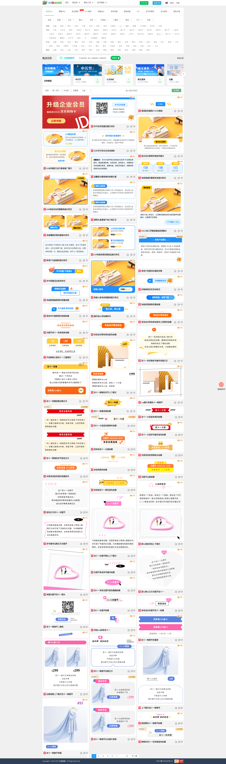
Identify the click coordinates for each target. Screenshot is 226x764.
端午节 (167, 30)
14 (127, 756)
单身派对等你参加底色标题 (104, 335)
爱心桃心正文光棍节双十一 (151, 592)
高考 (120, 46)
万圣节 (104, 34)
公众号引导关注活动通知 (103, 151)
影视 (141, 42)
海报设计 (101, 11)
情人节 (87, 30)
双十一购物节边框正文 (102, 671)
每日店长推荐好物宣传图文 (151, 156)
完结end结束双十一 (100, 630)
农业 (149, 46)
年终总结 (52, 38)
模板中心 (62, 11)
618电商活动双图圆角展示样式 (58, 209)
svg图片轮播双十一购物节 (151, 402)
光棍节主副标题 (147, 477)
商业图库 (75, 11)
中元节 (176, 34)
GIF (138, 11)
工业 (156, 46)
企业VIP (157, 3)
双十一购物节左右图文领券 (104, 739)
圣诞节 (122, 34)
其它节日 (140, 34)
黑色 (83, 50)
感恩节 (113, 34)
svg (120, 26)
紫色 (141, 50)
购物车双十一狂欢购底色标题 (152, 742)
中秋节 (78, 34)
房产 (162, 42)
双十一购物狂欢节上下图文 (104, 392)
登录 (172, 3)
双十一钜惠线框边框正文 (55, 401)
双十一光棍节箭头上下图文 (104, 556)
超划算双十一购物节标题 (150, 723)
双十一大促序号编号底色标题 (152, 435)
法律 (142, 46)
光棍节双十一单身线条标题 (56, 333)
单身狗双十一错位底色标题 (104, 490)
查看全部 (180, 58)
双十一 (159, 34)
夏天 (104, 46)
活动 (148, 42)
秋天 (83, 46)
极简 (62, 26)
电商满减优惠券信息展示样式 (152, 178)
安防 (134, 46)
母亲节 (158, 30)
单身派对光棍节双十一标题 (151, 610)
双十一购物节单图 (53, 753)
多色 (62, 50)
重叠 (134, 26)
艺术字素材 (150, 11)
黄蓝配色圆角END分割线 (151, 111)
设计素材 (164, 11)
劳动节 (140, 30)
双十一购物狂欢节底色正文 (56, 458)
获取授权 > (142, 236)
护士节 (71, 38)
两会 (79, 38)
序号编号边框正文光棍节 (55, 544)
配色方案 (177, 11)
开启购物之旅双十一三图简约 (57, 357)
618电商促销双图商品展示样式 (105, 255)
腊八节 (168, 34)
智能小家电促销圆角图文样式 (105, 298)
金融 (112, 42)
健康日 (62, 38)
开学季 (74, 46)
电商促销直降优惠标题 (149, 304)
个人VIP (144, 3)
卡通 (83, 26)
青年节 (149, 30)
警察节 (103, 38)
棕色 (148, 50)
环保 (127, 46)
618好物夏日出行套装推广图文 (58, 168)
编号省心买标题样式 (101, 316)
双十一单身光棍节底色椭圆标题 (105, 590)
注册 (178, 3)
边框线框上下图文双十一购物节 (58, 694)
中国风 (113, 26)
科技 (126, 42)
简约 (69, 26)
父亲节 (51, 34)
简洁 (69, 42)
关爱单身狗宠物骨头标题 (150, 455)
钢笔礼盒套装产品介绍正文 (104, 220)
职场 (50, 46)
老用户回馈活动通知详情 (150, 271)
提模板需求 (221, 389)
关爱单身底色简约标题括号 (56, 476)
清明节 (105, 30)
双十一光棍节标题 (100, 610)
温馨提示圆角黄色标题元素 (104, 177)
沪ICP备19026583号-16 (164, 761)
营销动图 (127, 11)
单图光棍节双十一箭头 (54, 595)
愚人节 (122, 30)
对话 (90, 26)
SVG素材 (88, 11)
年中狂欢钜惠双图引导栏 (103, 126)
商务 (90, 42)
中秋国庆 (94, 38)
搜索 (177, 90)
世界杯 (66, 46)
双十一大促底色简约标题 (150, 417)
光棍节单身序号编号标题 (103, 572)
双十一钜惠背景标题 (101, 411)
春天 (97, 46)
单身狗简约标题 (99, 470)
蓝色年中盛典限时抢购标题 (56, 316)
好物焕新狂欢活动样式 (149, 289)
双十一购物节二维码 (54, 627)
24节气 (131, 34)
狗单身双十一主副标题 (102, 449)
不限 (54, 26)
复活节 (131, 30)
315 (86, 38)
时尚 (76, 26)
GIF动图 (143, 26)
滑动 (105, 26)
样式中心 (49, 11)
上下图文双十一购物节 (149, 708)
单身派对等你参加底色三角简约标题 (155, 322)
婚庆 (119, 42)
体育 (58, 46)
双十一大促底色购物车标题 (104, 426)
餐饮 (133, 42)
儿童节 (175, 30)
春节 (70, 30)
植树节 (96, 30)
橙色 (105, 50)
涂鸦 (97, 26)
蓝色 (126, 50)
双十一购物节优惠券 (148, 640)
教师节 (69, 34)
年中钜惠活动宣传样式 (54, 281)
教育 (76, 42)
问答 (160, 26)
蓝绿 (133, 50)
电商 (105, 42)
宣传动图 (114, 11)
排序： (47, 90)
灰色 (76, 50)
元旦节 (62, 30)
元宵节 (78, 30)
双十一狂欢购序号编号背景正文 (153, 361)
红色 (97, 50)
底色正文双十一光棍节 (54, 512)
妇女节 (114, 30)
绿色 (119, 50)
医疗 (83, 42)
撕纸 (127, 26)
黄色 (112, 50)
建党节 (150, 34)
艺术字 (152, 26)
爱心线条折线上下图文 (149, 544)
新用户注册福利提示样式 (55, 260)
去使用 (114, 58)
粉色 (90, 50)
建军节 (60, 34)
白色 (69, 50)
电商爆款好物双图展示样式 (56, 235)
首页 (67, 3)
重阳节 (95, 34)
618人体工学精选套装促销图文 (153, 231)
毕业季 (112, 46)
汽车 (176, 42)
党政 (62, 42)
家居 (155, 42)
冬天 (90, 46)
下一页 (134, 756)
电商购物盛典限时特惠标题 (56, 300)
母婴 (97, 42)
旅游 (169, 42)
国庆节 (87, 34)
